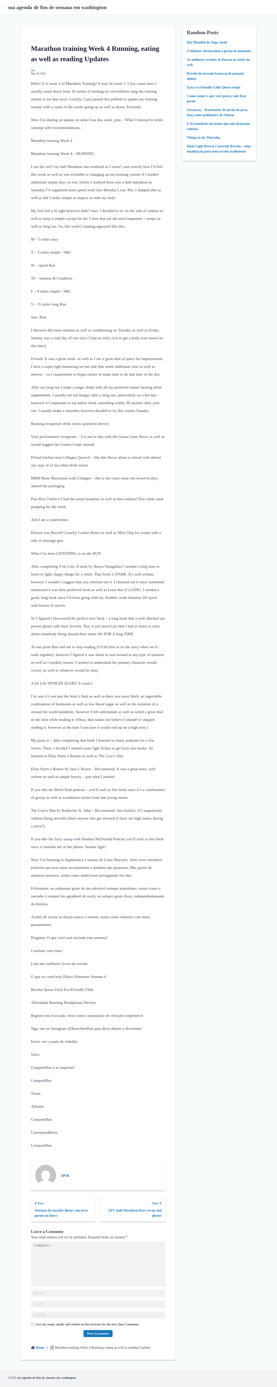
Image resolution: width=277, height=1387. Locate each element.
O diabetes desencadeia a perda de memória (219, 51)
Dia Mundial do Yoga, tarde (207, 42)
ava (33, 70)
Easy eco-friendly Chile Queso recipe (213, 87)
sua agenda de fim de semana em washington (57, 7)
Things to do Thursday (204, 137)
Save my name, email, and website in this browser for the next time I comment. (87, 1324)
